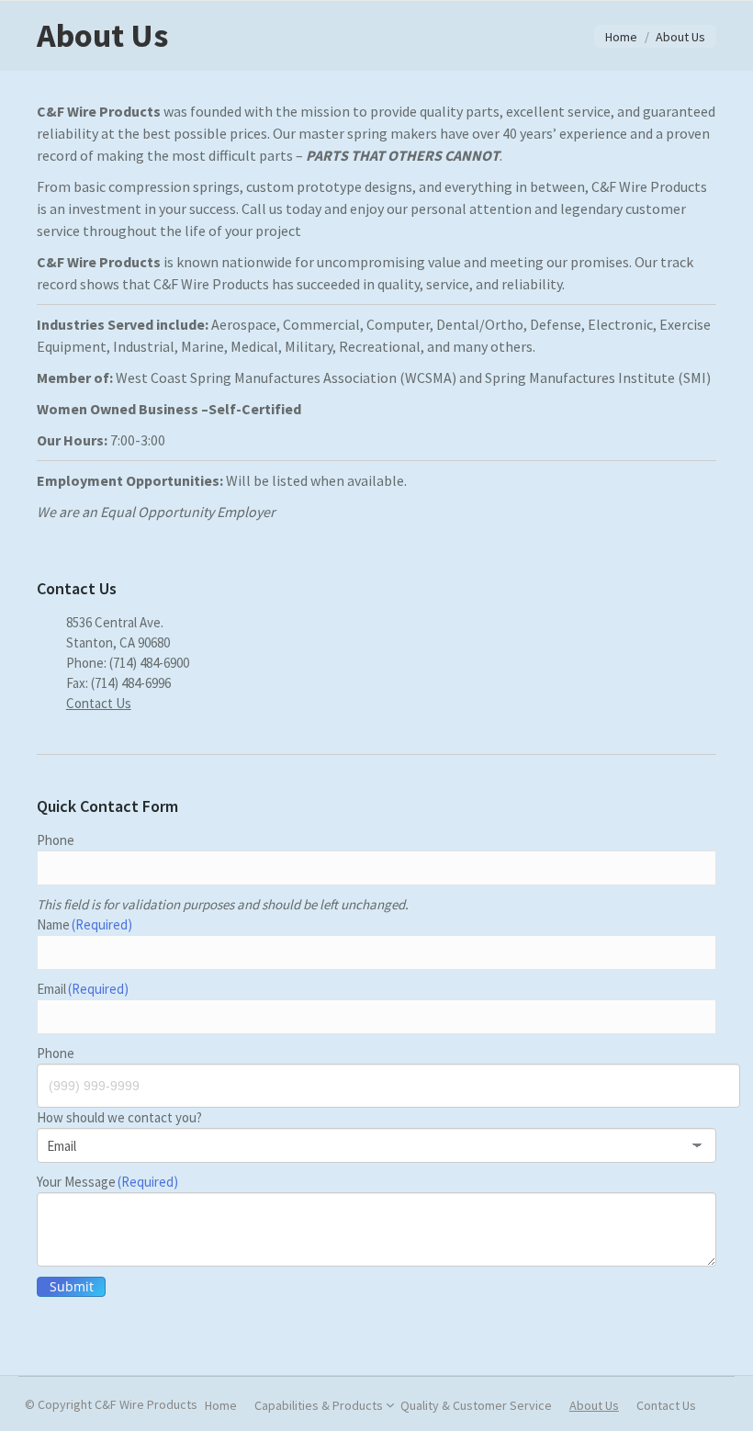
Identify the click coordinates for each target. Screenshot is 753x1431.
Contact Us (98, 703)
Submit (72, 1286)
